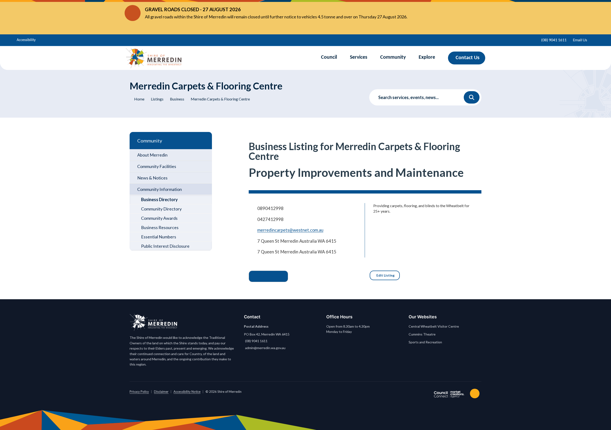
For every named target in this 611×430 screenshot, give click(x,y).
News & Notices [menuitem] (152, 177)
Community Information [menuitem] (159, 189)
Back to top (475, 393)
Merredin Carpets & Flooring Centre (220, 99)
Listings (157, 99)
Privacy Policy (139, 391)
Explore (427, 57)
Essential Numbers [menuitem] (158, 236)
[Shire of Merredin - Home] (153, 58)
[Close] (477, 13)
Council (329, 57)
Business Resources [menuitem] (160, 227)
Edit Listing (385, 275)
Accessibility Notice (187, 391)
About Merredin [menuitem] (152, 154)
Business (177, 99)
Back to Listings (269, 276)
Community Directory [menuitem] (161, 208)
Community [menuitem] (149, 140)
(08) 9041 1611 (256, 341)
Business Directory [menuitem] (159, 199)
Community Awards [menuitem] (159, 218)
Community (393, 57)
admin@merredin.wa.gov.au (265, 348)
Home (139, 99)
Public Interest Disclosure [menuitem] (165, 246)
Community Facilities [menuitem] (156, 166)
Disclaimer (161, 391)
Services (358, 57)
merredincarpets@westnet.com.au (290, 230)
